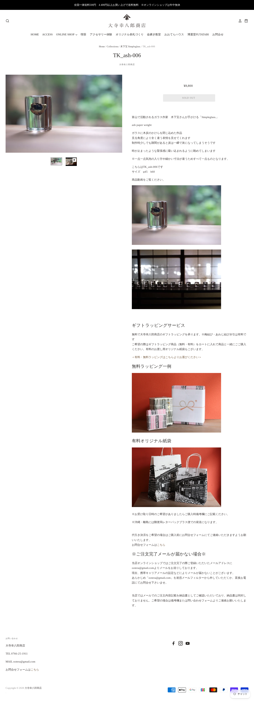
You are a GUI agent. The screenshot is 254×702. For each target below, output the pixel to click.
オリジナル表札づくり (130, 34)
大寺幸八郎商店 (127, 64)
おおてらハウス (174, 34)
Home (102, 46)
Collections (113, 46)
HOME (35, 34)
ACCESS (47, 34)
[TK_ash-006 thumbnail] (56, 161)
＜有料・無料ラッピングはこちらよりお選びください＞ (167, 357)
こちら (161, 544)
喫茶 (83, 34)
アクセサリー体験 (101, 34)
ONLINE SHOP (65, 34)
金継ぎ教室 (154, 34)
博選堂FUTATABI (198, 34)
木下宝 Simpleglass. (130, 46)
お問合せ (218, 34)
